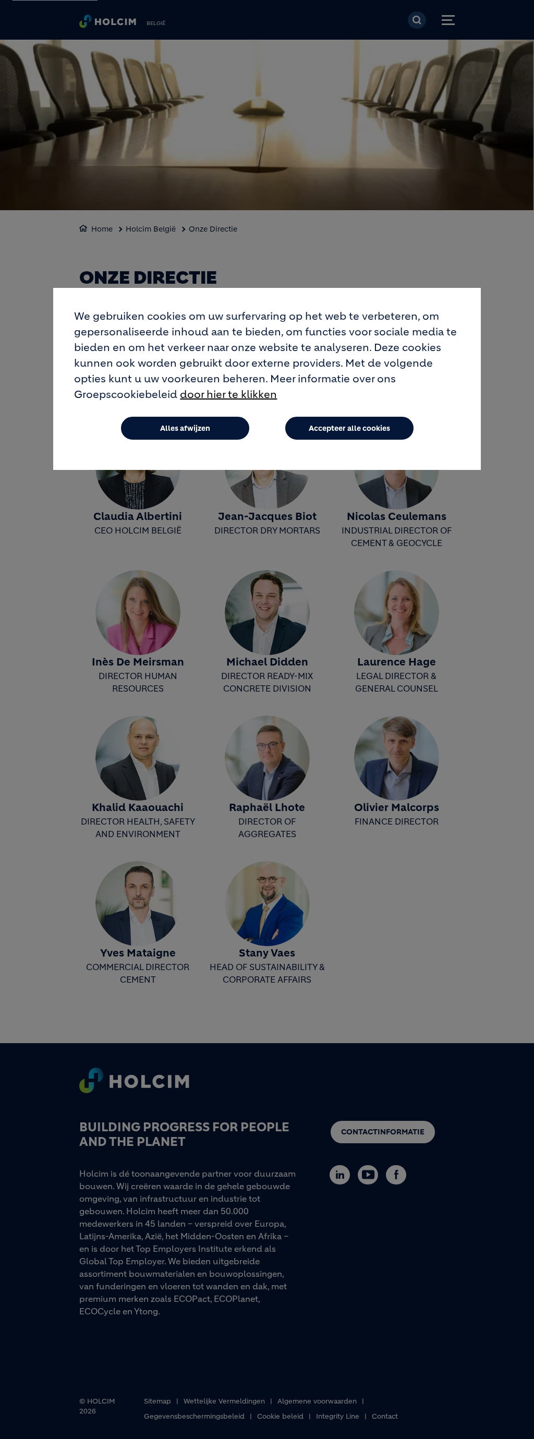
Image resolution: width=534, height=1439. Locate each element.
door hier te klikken (228, 394)
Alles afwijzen (185, 428)
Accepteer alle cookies (349, 428)
